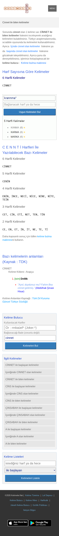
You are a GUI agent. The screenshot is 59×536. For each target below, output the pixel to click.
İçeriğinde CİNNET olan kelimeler (23, 372)
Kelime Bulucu (16, 500)
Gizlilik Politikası (40, 505)
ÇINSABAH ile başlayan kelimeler (23, 408)
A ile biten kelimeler (15, 443)
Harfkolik (44, 500)
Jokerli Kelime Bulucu (19, 505)
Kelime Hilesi (31, 500)
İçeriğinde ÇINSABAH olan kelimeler (25, 415)
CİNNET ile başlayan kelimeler (22, 365)
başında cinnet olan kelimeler (22, 51)
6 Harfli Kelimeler (13, 77)
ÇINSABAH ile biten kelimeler (21, 422)
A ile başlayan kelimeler (18, 429)
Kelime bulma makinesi (33, 63)
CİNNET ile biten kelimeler (19, 379)
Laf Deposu (47, 495)
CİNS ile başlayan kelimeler (20, 386)
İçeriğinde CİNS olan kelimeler (21, 393)
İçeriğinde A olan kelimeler (19, 436)
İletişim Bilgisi (29, 510)
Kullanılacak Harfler (14, 322)
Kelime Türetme (32, 495)
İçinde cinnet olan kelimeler (25, 46)
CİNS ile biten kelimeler (18, 400)
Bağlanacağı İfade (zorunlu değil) (21, 332)
